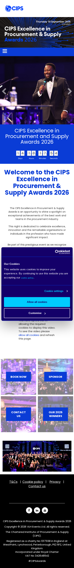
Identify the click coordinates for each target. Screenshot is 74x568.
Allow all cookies (37, 301)
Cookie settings (54, 291)
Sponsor (55, 377)
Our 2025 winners (55, 414)
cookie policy (27, 278)
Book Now (18, 377)
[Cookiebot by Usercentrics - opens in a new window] (55, 252)
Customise (35, 313)
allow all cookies (29, 335)
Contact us (18, 414)
